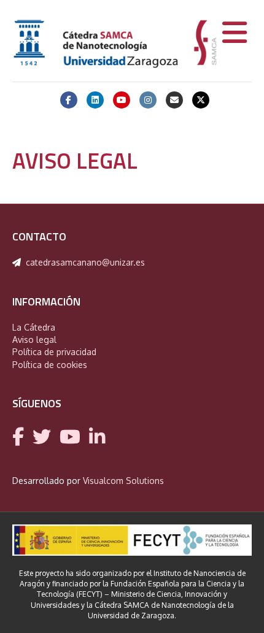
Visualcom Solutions (123, 480)
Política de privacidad (54, 352)
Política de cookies (49, 364)
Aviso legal (34, 339)
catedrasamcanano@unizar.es (85, 262)
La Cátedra (33, 327)
